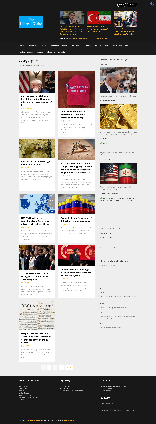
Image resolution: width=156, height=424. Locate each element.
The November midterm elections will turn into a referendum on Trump (73, 114)
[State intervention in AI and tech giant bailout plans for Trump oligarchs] (37, 257)
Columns (86, 46)
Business (74, 46)
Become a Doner (107, 389)
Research (39, 52)
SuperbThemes (69, 420)
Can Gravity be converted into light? (112, 229)
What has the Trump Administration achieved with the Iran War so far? (124, 31)
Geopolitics (32, 46)
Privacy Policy (64, 389)
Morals (21, 391)
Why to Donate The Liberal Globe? (113, 386)
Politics (43, 46)
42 (61, 367)
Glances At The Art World (108, 266)
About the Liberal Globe (56, 52)
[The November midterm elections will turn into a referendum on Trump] (76, 89)
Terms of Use (65, 386)
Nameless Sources (25, 395)
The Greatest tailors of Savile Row (111, 328)
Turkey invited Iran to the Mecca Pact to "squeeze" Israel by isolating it (98, 29)
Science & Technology (120, 46)
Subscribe (132, 5)
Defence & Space (26, 52)
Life (105, 46)
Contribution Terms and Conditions (73, 391)
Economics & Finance (59, 46)
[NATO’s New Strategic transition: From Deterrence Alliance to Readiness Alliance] (37, 204)
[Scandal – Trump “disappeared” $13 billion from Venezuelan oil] (76, 204)
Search (121, 5)
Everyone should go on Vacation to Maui (114, 308)
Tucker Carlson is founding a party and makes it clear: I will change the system (76, 272)
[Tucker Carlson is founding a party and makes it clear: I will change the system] (76, 255)
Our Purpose (23, 386)
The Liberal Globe (33, 420)
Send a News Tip (107, 404)
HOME (22, 46)
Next (69, 367)
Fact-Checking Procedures (28, 397)
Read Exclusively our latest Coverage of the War (116, 248)
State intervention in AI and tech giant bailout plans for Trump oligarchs (35, 276)
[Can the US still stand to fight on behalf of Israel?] (37, 148)
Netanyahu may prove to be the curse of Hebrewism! (118, 96)
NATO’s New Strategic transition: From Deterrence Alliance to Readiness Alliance (36, 221)
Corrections (23, 400)
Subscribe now (106, 391)
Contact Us (105, 406)
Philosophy (23, 389)
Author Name (24, 393)
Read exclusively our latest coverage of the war (91, 38)
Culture (96, 46)
